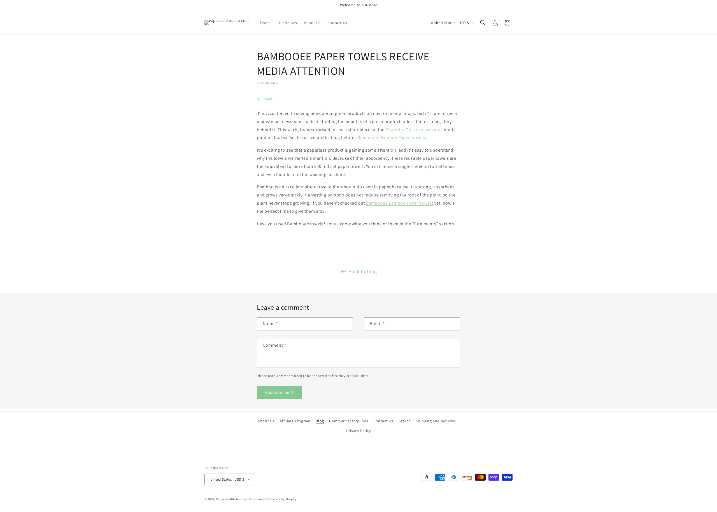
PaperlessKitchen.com (232, 499)
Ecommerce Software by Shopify (272, 499)
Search (405, 420)
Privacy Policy (358, 430)
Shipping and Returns (435, 420)
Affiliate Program (295, 420)
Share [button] (267, 98)
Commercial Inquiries (348, 420)
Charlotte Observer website (413, 130)
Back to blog (362, 271)
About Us (266, 420)
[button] (483, 23)
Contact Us (383, 420)
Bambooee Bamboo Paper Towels (391, 137)
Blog (320, 420)
